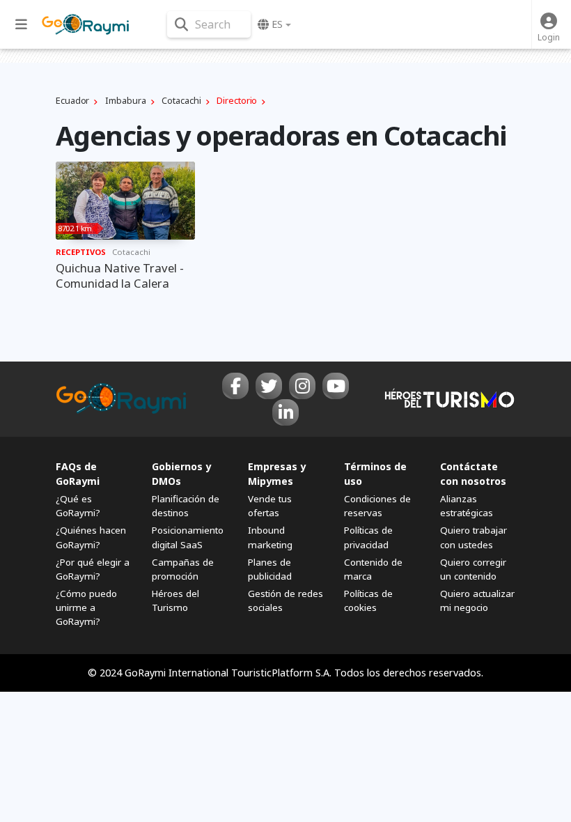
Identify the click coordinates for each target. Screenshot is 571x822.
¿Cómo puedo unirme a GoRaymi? (86, 607)
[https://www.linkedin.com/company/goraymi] (285, 412)
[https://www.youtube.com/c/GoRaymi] (335, 386)
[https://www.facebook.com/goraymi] (235, 386)
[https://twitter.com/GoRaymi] (269, 386)
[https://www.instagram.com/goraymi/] (302, 386)
